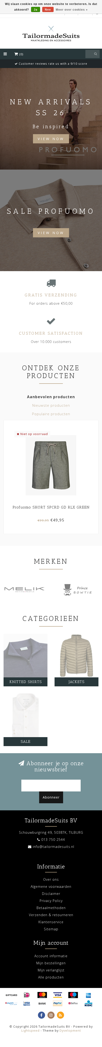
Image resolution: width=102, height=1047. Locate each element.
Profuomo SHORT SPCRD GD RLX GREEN (51, 507)
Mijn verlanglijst (51, 970)
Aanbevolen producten (51, 396)
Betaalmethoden (51, 908)
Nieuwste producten (51, 405)
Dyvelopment (70, 1031)
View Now (51, 139)
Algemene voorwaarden (51, 886)
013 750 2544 (53, 839)
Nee (48, 9)
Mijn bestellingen (51, 963)
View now (51, 233)
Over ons (51, 879)
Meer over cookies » (72, 9)
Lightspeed (30, 1031)
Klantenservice (51, 922)
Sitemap (51, 929)
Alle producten (51, 977)
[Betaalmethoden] (11, 995)
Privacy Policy (51, 900)
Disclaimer (51, 893)
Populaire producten (51, 413)
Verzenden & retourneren (51, 915)
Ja (35, 9)
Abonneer (51, 797)
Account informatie (51, 956)
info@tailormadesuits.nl (53, 846)
